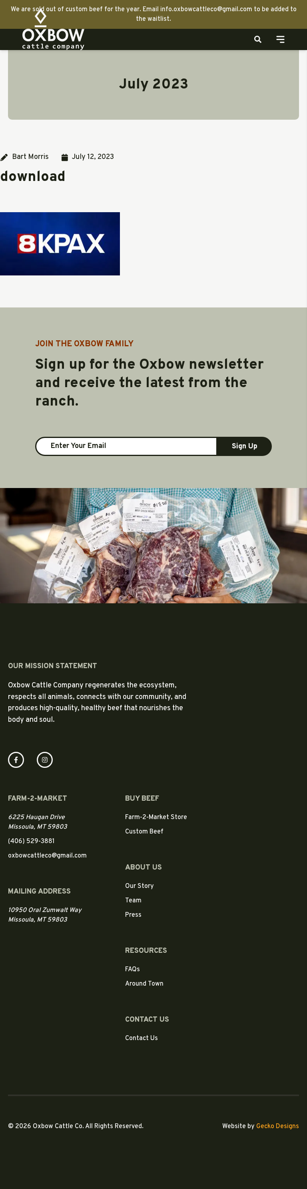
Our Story (139, 886)
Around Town (144, 984)
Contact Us (141, 1038)
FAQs (132, 970)
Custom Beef (144, 832)
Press (133, 915)
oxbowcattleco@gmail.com (47, 856)
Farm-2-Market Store (156, 817)
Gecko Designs (277, 1127)
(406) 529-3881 (31, 842)
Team (133, 901)
